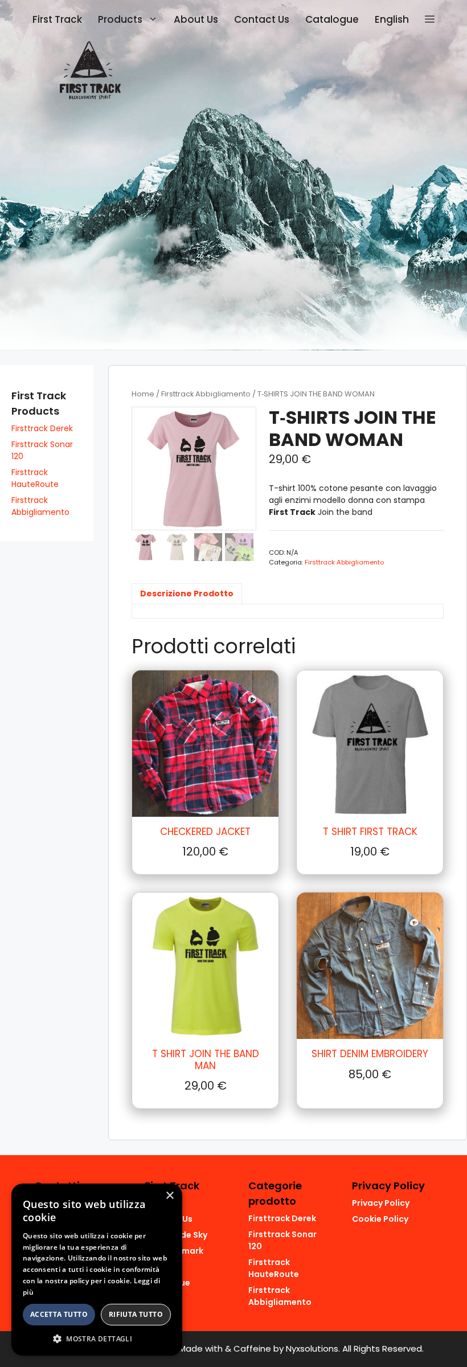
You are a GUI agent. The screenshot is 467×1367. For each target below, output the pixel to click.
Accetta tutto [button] (59, 1314)
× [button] (169, 1196)
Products (120, 19)
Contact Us (261, 19)
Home (143, 393)
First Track (57, 19)
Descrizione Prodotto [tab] (186, 593)
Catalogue (332, 19)
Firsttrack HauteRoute (35, 478)
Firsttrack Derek (42, 428)
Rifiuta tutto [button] (136, 1314)
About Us (196, 19)
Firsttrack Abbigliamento (206, 393)
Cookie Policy (380, 1219)
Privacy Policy (380, 1203)
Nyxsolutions (312, 1348)
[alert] (96, 1270)
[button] (430, 19)
